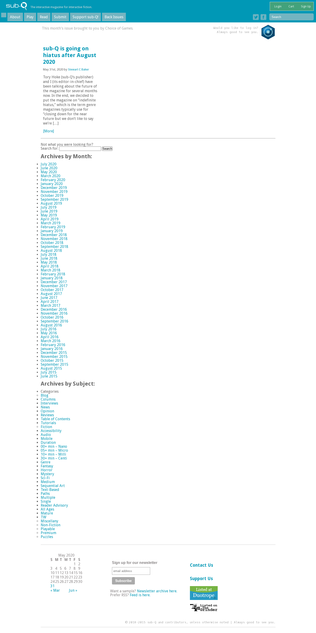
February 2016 (53, 345)
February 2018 (53, 274)
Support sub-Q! (85, 17)
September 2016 (54, 321)
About (15, 17)
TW (43, 517)
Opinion (47, 411)
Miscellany (49, 521)
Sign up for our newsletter (134, 563)
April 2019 (50, 219)
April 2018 (50, 266)
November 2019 (54, 191)
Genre (45, 462)
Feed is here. (140, 595)
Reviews (47, 415)
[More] (48, 131)
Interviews (49, 403)
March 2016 (50, 341)
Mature (47, 513)
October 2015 (52, 360)
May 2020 (49, 172)
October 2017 (52, 290)
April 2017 (50, 301)
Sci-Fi (45, 478)
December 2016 (54, 309)
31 (52, 586)
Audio (46, 434)
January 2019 (52, 231)
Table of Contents (55, 419)
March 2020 (50, 176)
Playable (48, 529)
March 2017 (50, 305)
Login (278, 6)
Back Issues (114, 17)
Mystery (47, 474)
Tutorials (48, 423)
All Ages (47, 509)
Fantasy (47, 466)
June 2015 (49, 376)
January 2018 (52, 278)
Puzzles (47, 537)
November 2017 (54, 286)
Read (44, 17)
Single (46, 501)
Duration (48, 442)
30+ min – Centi (54, 458)
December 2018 (54, 235)
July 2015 (48, 372)
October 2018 (52, 242)
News (45, 407)
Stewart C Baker (78, 69)
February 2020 (53, 180)
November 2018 (54, 239)
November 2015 (54, 356)
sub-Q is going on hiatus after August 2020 (69, 55)
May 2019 (49, 215)
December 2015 (54, 352)
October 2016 (52, 317)
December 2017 (54, 282)
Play (30, 17)
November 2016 (54, 313)
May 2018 (49, 262)
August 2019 (51, 203)
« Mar (55, 590)
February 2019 (53, 227)
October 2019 (52, 195)
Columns (48, 399)
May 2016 (49, 333)
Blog (44, 395)
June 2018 (49, 258)
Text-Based (50, 489)
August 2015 (51, 368)
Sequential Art (53, 486)
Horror (47, 470)
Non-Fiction (50, 525)
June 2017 (49, 297)
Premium (48, 533)
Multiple (48, 497)
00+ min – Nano (54, 446)
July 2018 (48, 254)
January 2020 (52, 184)
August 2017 (51, 294)
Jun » (73, 590)
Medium (48, 482)
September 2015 (54, 364)
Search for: (49, 148)
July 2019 (48, 207)
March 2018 (50, 270)
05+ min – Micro (54, 450)
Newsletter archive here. (157, 591)
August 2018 (51, 250)
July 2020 (48, 164)
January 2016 (52, 349)
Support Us (201, 578)
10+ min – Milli (53, 454)
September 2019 (54, 199)
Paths (45, 493)
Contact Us (201, 565)
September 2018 (54, 246)
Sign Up (305, 6)
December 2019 (54, 188)
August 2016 (51, 325)
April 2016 (50, 337)
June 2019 (49, 211)
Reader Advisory (54, 505)
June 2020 (49, 168)
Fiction (46, 427)
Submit (60, 17)
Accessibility (51, 431)
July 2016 (48, 329)
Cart (291, 6)
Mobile (47, 438)
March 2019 (50, 223)
